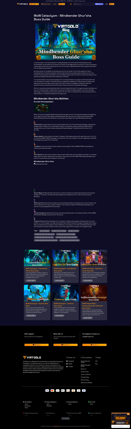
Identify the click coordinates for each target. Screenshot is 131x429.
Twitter (70, 363)
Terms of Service (86, 374)
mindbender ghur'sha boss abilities (66, 237)
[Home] (44, 357)
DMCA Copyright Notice (85, 365)
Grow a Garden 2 (51, 402)
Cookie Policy (85, 371)
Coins (26, 407)
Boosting (27, 406)
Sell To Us (61, 4)
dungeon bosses (73, 231)
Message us (37, 344)
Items (26, 404)
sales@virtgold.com (88, 336)
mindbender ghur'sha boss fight (69, 240)
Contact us (95, 344)
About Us (83, 369)
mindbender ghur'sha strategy (66, 234)
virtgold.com (56, 426)
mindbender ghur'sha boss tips (44, 237)
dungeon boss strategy (59, 231)
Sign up (112, 4)
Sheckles (49, 406)
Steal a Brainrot (73, 402)
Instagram (71, 361)
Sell (96, 361)
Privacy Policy (85, 377)
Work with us (66, 344)
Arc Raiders (28, 402)
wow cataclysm (44, 231)
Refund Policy (85, 380)
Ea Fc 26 (92, 402)
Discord (100, 4)
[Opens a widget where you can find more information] (120, 420)
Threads (70, 366)
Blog (55, 4)
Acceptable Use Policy (85, 362)
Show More (65, 418)
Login (106, 4)
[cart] (71, 4)
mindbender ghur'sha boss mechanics (46, 240)
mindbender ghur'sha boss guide (44, 234)
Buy (96, 363)
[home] (22, 4)
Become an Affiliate (86, 382)
